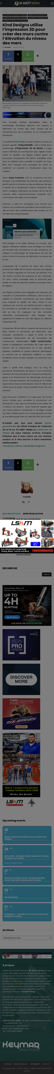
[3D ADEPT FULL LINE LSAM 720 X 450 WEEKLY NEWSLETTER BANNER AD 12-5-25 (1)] (27, 553)
